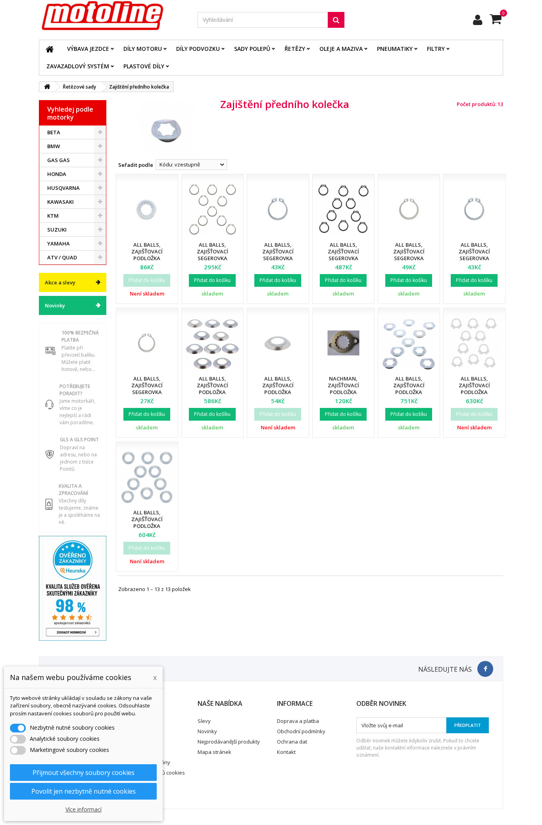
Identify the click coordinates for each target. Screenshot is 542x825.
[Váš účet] (478, 20)
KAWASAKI (60, 201)
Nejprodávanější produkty (229, 741)
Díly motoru (142, 48)
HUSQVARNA (63, 187)
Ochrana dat (292, 741)
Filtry (436, 48)
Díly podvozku (198, 48)
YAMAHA (58, 243)
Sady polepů (252, 48)
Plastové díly (143, 66)
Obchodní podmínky (301, 731)
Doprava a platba (298, 721)
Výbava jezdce (88, 48)
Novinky (55, 305)
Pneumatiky (395, 48)
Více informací (83, 809)
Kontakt (286, 751)
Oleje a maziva (341, 48)
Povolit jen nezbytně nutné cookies (83, 791)
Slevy (204, 721)
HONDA (56, 174)
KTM (53, 215)
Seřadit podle (135, 164)
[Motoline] (112, 16)
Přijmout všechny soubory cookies (84, 772)
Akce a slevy (60, 282)
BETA (53, 132)
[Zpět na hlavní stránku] (47, 87)
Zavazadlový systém (77, 66)
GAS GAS (58, 160)
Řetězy (294, 48)
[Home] (49, 49)
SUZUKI (57, 229)
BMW (53, 146)
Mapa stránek (214, 751)
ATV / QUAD (62, 257)
